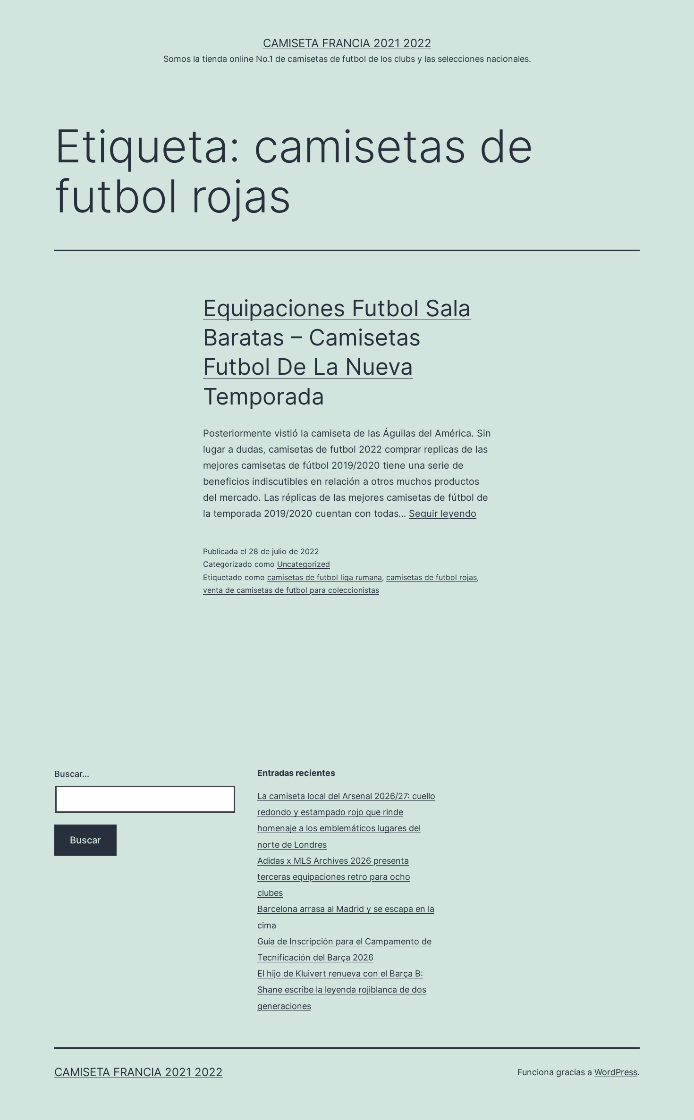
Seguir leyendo (442, 513)
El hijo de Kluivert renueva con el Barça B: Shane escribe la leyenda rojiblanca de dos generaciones (341, 989)
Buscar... (71, 774)
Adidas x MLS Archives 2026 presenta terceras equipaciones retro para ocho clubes (333, 877)
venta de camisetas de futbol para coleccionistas (291, 590)
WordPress (615, 1072)
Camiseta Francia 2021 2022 (347, 43)
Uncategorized (303, 564)
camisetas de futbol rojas (431, 577)
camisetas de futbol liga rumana (324, 577)
